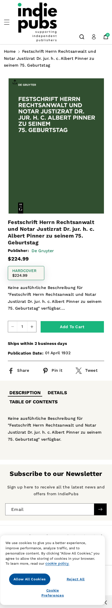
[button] (9, 22)
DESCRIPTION (25, 392)
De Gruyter (43, 250)
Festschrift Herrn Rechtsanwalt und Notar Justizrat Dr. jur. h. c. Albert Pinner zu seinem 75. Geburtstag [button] (50, 58)
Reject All (76, 579)
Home (10, 51)
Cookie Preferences (52, 592)
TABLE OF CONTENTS (33, 401)
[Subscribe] (100, 509)
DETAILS (57, 392)
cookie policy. (57, 563)
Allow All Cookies (30, 579)
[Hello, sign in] (93, 37)
